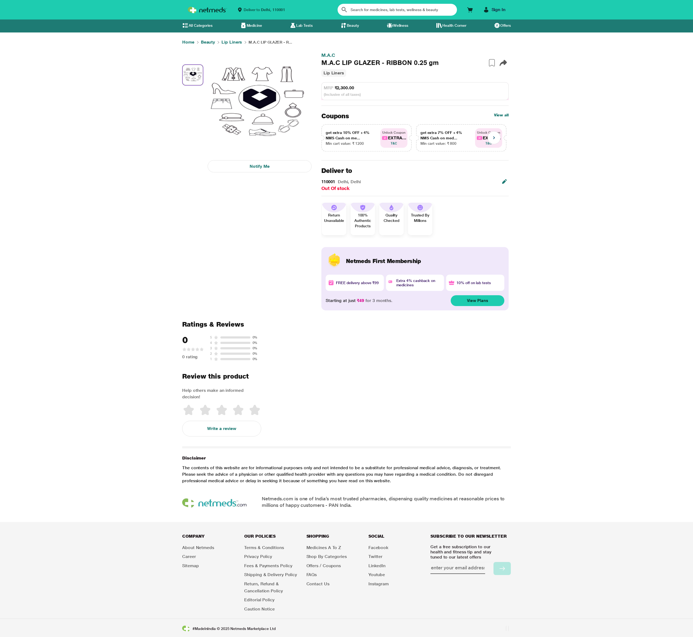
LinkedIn (376, 565)
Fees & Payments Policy (268, 565)
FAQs (311, 574)
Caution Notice (259, 609)
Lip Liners (333, 72)
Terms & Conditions (264, 547)
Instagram (378, 583)
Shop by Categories (326, 556)
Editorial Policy (259, 599)
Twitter (375, 556)
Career (189, 556)
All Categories (201, 25)
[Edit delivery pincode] (504, 181)
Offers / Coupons (323, 565)
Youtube (376, 574)
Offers (505, 25)
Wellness (400, 25)
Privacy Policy (258, 556)
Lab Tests (304, 25)
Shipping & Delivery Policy (270, 574)
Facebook (378, 547)
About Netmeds (198, 547)
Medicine (254, 25)
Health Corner (454, 25)
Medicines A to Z (323, 547)
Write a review (221, 428)
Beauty (353, 25)
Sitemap (190, 565)
